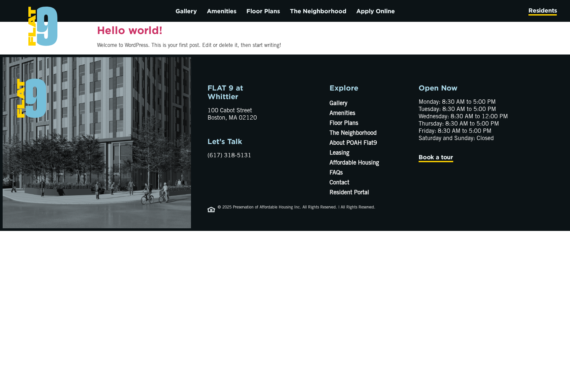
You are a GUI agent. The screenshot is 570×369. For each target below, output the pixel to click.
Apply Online (375, 11)
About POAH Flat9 (353, 143)
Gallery (186, 11)
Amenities (222, 11)
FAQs (336, 173)
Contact (339, 183)
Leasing (339, 153)
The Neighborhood (318, 11)
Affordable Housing (354, 163)
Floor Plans (263, 11)
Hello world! (129, 30)
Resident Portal (349, 193)
